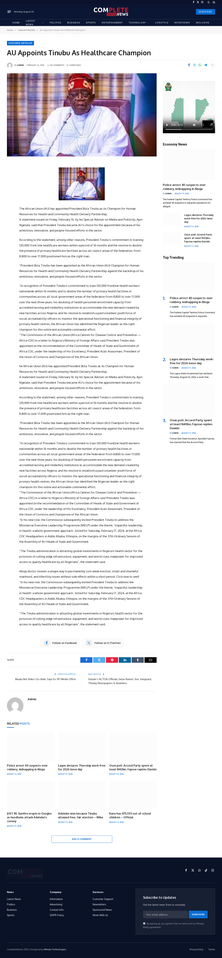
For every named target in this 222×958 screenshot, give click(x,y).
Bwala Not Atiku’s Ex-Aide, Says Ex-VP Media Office (45, 679)
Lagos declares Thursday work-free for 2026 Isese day (81, 767)
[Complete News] (111, 11)
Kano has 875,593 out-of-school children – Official (130, 815)
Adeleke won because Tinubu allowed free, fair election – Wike (80, 815)
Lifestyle (161, 22)
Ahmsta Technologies (55, 949)
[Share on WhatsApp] (200, 65)
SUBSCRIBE (205, 12)
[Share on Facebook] (188, 65)
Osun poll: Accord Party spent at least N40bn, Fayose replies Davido (133, 767)
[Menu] (9, 12)
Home (16, 22)
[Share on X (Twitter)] (194, 65)
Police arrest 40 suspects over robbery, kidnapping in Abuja (27, 767)
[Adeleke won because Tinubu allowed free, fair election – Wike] (81, 795)
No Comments (57, 65)
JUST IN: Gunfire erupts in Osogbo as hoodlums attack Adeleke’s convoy (29, 817)
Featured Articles (20, 43)
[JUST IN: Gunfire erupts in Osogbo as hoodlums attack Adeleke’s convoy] (30, 795)
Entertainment (112, 22)
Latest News (30, 23)
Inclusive (203, 22)
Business (73, 22)
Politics (55, 22)
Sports (91, 22)
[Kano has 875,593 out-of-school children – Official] (133, 795)
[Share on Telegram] (205, 65)
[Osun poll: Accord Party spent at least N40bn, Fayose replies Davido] (133, 747)
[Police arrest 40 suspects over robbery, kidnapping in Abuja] (30, 747)
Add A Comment (82, 839)
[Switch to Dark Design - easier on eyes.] (209, 2)
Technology (137, 22)
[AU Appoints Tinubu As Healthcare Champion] (82, 114)
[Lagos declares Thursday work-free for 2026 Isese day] (81, 747)
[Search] (213, 2)
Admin (20, 65)
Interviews (182, 22)
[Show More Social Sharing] (212, 65)
